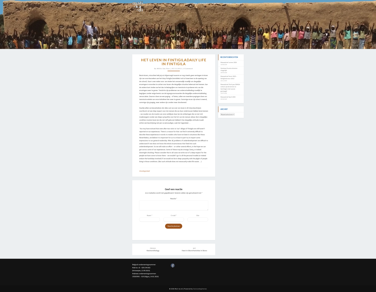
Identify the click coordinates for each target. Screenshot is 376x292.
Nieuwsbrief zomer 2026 (229, 62)
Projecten (215, 3)
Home (188, 3)
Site (197, 215)
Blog (195, 3)
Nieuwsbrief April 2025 (228, 97)
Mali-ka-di (204, 3)
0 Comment (188, 68)
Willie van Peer (163, 68)
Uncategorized (144, 171)
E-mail (174, 215)
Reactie (173, 198)
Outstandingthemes (200, 289)
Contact (239, 3)
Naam (149, 215)
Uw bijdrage (227, 3)
